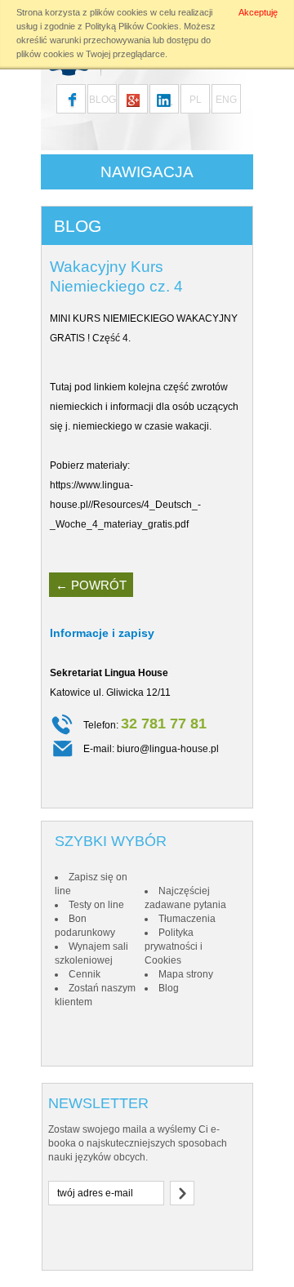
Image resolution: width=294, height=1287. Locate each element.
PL (195, 99)
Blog (168, 988)
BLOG (102, 99)
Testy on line (96, 905)
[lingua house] (133, 99)
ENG (226, 99)
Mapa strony (185, 974)
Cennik (84, 974)
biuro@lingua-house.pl (168, 749)
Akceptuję (258, 12)
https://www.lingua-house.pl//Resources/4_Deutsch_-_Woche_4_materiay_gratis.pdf (125, 504)
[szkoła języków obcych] (164, 99)
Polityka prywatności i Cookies (174, 946)
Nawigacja (147, 171)
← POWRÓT (91, 585)
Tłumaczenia (187, 918)
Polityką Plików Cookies (132, 26)
